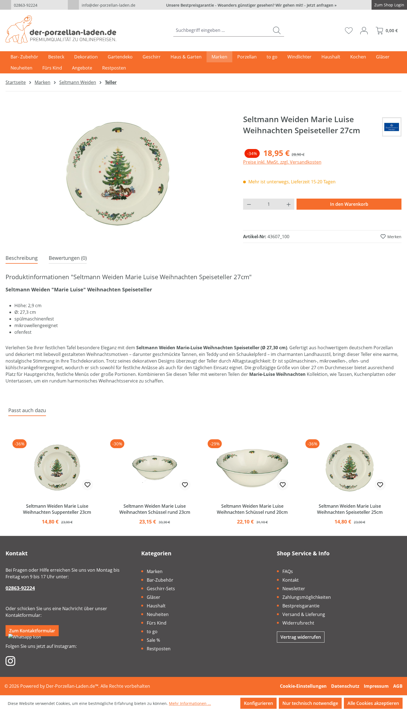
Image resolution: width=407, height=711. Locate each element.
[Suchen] (276, 30)
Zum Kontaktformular (32, 631)
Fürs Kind (156, 623)
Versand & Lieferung (303, 614)
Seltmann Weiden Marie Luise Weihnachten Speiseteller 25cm (350, 509)
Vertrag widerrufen (300, 637)
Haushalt (156, 606)
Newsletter (293, 589)
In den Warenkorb (349, 204)
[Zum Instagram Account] (10, 661)
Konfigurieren (258, 703)
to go (152, 631)
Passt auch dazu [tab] (27, 410)
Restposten (159, 649)
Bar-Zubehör (160, 580)
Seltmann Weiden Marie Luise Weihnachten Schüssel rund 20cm (252, 509)
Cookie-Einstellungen (303, 686)
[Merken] (87, 484)
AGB (398, 686)
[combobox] (221, 30)
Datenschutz (345, 686)
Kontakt (290, 580)
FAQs (287, 571)
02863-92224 (25, 5)
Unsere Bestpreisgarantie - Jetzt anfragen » (251, 5)
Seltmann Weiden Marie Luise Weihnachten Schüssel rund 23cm (154, 509)
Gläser (153, 597)
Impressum (376, 686)
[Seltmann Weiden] (391, 127)
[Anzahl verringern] (249, 204)
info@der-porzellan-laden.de (108, 5)
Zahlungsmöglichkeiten (306, 597)
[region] (119, 173)
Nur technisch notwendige (310, 703)
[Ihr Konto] (364, 30)
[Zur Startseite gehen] (61, 29)
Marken (155, 571)
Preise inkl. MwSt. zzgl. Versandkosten (282, 162)
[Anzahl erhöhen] (289, 204)
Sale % (153, 640)
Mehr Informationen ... (190, 703)
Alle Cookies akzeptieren (373, 703)
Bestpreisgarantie (301, 606)
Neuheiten (158, 614)
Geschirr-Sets (161, 589)
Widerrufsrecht (298, 623)
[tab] (22, 258)
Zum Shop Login (389, 4)
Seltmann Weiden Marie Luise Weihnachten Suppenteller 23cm (57, 509)
